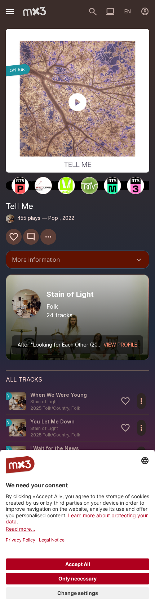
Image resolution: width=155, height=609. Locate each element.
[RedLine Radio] (43, 185)
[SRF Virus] (66, 185)
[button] (77, 401)
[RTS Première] (20, 185)
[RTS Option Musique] (112, 185)
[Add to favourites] (14, 237)
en (127, 11)
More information (77, 260)
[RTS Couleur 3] (135, 185)
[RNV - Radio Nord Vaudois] (89, 185)
